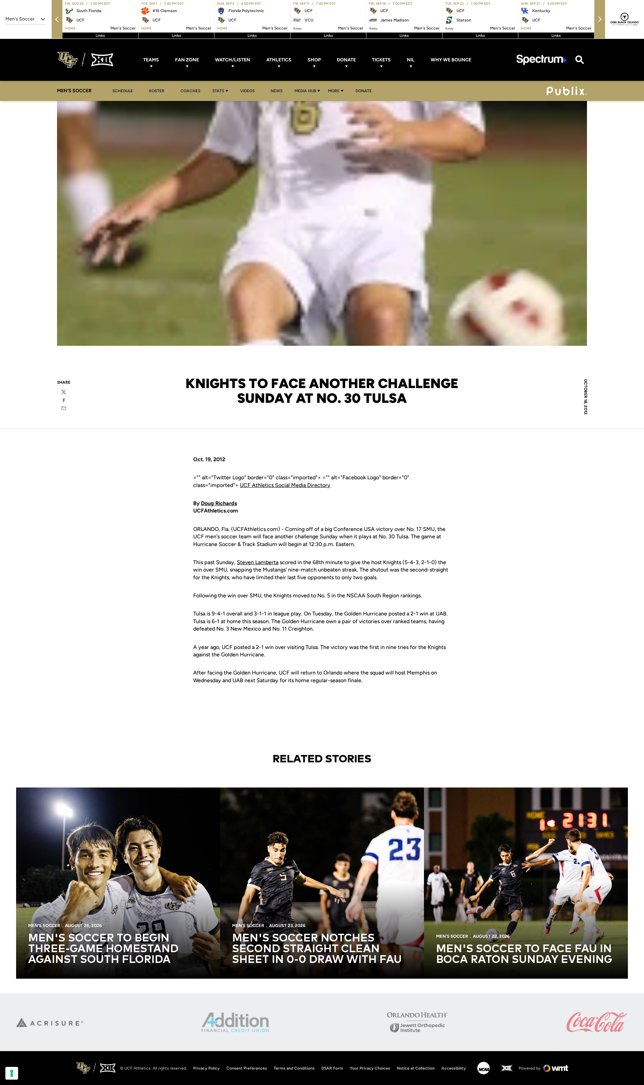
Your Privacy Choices (370, 1068)
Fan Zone (187, 60)
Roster (156, 91)
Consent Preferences (246, 1068)
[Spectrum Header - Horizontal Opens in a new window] (542, 60)
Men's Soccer (44, 925)
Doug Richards (219, 503)
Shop (314, 60)
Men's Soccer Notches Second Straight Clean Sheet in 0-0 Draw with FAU (317, 949)
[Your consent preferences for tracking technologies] (11, 1073)
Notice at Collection (416, 1068)
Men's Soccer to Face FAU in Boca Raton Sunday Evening (524, 954)
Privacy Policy (206, 1068)
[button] (57, 19)
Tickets (381, 60)
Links (100, 35)
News (276, 91)
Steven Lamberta (257, 562)
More (333, 91)
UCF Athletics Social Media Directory (285, 485)
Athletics (278, 60)
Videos (247, 91)
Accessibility (453, 1068)
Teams (151, 60)
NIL (411, 60)
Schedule (122, 91)
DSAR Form (332, 1068)
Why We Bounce (451, 60)
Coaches (190, 91)
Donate (346, 60)
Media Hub (305, 91)
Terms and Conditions (294, 1068)
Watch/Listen (232, 60)
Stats (218, 91)
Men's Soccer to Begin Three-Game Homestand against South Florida (103, 949)
